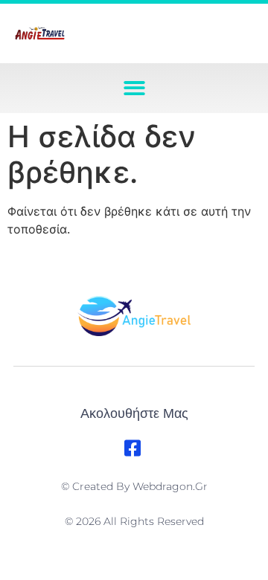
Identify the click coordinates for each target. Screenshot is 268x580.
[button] (134, 88)
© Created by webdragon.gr (134, 486)
